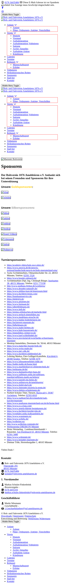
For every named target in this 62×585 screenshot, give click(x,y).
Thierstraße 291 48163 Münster (9, 467)
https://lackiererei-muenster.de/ (20, 322)
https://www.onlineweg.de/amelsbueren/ (25, 382)
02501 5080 (12, 434)
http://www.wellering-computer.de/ (23, 424)
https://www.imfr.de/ (16, 309)
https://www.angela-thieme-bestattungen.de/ (27, 408)
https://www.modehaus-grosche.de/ (23, 317)
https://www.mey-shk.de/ (18, 351)
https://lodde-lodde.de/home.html (22, 364)
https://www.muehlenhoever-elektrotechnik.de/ (28, 366)
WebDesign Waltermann (39, 518)
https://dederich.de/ (15, 299)
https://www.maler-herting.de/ (20, 327)
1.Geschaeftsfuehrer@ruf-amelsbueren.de (23, 508)
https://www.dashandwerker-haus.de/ (24, 372)
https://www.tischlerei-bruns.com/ (22, 293)
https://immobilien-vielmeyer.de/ (21, 333)
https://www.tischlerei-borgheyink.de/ (24, 411)
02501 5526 (29, 275)
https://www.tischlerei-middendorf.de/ (24, 353)
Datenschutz (30, 516)
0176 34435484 (12, 2)
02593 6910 (31, 395)
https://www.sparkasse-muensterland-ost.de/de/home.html (33, 403)
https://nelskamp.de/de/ (17, 369)
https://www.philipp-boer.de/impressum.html (27, 291)
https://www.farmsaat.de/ (18, 304)
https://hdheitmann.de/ (17, 325)
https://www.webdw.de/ (18, 419)
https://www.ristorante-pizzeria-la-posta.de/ (26, 387)
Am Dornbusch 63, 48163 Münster (33, 432)
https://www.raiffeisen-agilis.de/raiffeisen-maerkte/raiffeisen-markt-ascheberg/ (26, 375)
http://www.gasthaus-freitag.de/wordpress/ (26, 286)
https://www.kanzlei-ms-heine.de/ (22, 380)
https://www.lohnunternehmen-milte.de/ (25, 361)
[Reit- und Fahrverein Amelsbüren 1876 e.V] (22, 18)
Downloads (6, 516)
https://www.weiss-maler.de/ (20, 348)
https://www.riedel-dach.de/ (19, 385)
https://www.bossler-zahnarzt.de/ (22, 278)
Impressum (18, 516)
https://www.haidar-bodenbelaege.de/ (24, 320)
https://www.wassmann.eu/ (19, 416)
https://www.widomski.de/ (19, 437)
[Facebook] (2, 7)
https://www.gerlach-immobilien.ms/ (23, 314)
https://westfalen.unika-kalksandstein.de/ (25, 413)
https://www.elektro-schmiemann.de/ (23, 390)
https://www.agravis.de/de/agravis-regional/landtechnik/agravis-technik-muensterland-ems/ (32, 269)
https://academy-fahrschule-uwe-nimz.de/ (25, 265)
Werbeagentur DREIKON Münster (23, 426)
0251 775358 (39, 283)
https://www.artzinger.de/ (18, 301)
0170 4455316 (11, 490)
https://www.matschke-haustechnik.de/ (24, 346)
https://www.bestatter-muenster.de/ (22, 439)
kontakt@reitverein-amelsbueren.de (21, 473)
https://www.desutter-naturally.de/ (22, 288)
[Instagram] (2, 11)
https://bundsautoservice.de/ (19, 296)
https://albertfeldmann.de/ (18, 307)
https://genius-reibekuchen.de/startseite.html (26, 312)
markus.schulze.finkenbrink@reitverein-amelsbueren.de (30, 492)
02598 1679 (34, 359)
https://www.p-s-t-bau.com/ (19, 406)
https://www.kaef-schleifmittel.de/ (22, 335)
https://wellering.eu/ (16, 421)
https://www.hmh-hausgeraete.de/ (22, 330)
